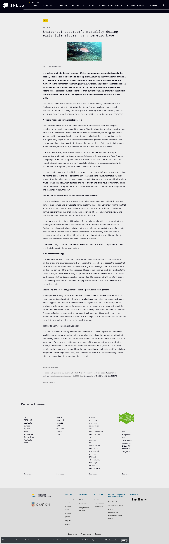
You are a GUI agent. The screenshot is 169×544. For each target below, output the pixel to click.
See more (27, 474)
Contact (154, 5)
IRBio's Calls (112, 501)
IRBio (34, 5)
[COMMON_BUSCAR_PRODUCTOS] (164, 5)
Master (81, 500)
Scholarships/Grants (115, 505)
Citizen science (136, 5)
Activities (97, 500)
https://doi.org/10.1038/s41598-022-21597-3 (100, 376)
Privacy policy (86, 534)
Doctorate (83, 504)
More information (111, 540)
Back (45, 20)
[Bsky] (145, 499)
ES (33, 2)
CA (38, 2)
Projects (68, 521)
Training (62, 5)
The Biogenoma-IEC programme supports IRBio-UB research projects (127, 441)
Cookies (98, 534)
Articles (67, 524)
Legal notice (72, 534)
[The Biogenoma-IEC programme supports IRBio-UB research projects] (126, 418)
